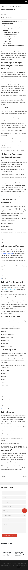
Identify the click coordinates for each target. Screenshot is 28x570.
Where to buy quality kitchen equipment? (13, 45)
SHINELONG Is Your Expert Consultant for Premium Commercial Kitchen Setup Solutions (7, 553)
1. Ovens (5, 25)
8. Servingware (7, 43)
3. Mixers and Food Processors (11, 32)
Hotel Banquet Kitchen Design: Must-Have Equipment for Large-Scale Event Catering (20, 553)
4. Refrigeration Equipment (10, 34)
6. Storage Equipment (8, 39)
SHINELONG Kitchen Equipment (9, 457)
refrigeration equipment (7, 253)
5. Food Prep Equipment (9, 36)
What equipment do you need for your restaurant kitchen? (12, 22)
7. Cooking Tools (7, 41)
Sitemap (19, 567)
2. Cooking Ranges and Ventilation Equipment (12, 29)
